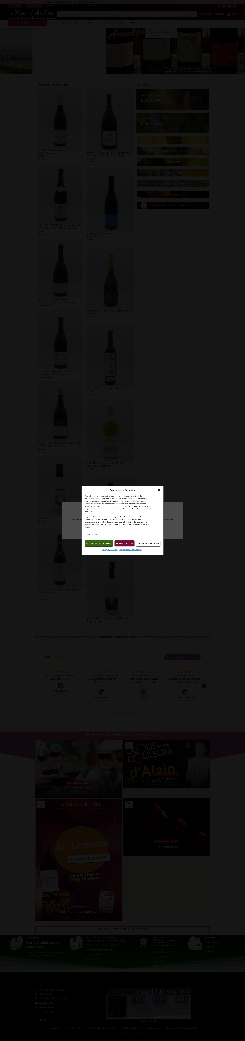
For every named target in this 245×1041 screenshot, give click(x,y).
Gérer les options (148, 543)
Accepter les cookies (98, 543)
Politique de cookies (110, 550)
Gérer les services (93, 534)
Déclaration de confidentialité (130, 550)
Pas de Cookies (124, 543)
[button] (158, 490)
